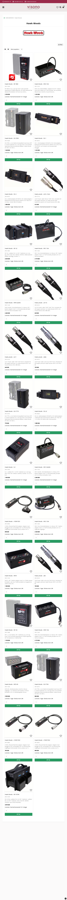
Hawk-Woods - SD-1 (40, 138)
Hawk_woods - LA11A (41, 302)
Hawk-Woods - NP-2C (11, 248)
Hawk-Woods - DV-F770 (12, 411)
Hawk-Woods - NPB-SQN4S (13, 302)
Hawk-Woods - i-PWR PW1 (12, 521)
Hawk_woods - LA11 (10, 357)
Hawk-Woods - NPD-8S (11, 684)
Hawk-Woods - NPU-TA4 (42, 521)
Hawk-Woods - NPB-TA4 (42, 630)
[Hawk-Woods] (33, 36)
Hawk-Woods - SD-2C (41, 411)
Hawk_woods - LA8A (40, 357)
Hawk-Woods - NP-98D (11, 84)
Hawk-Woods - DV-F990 (12, 138)
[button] (57, 7)
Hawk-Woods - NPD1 (11, 575)
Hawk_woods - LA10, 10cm (42, 194)
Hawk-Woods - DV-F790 (41, 684)
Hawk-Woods (18, 18)
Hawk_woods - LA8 (40, 575)
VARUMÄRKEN (10, 18)
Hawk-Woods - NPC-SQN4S (42, 467)
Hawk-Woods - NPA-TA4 (42, 84)
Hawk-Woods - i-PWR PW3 (12, 740)
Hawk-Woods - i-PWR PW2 (42, 740)
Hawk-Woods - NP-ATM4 (12, 794)
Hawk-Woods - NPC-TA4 (42, 248)
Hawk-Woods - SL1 (10, 467)
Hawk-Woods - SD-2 (10, 194)
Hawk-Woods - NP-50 (11, 630)
